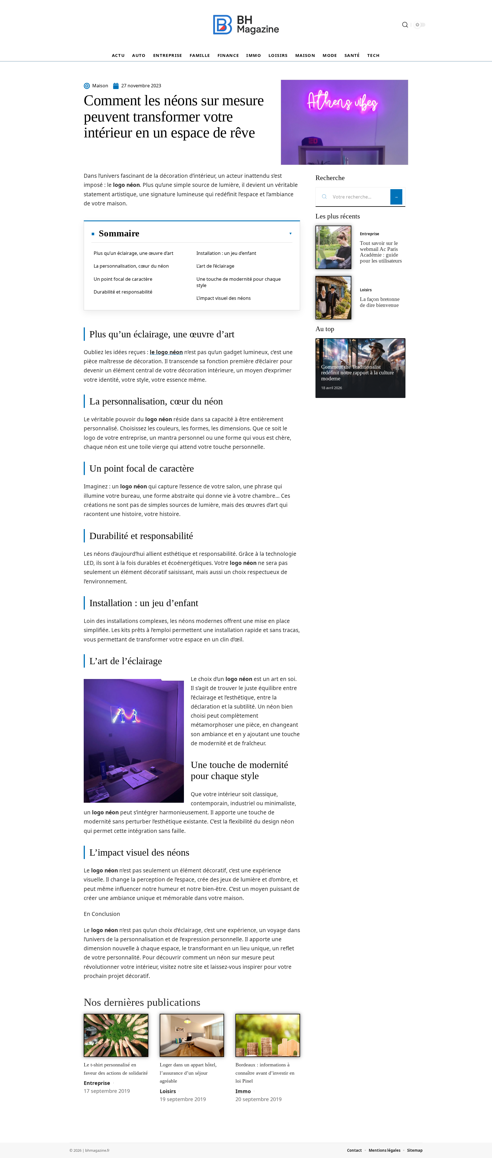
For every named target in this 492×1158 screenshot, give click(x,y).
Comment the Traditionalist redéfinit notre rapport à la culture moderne (357, 373)
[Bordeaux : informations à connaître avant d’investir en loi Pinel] (268, 1035)
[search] (405, 25)
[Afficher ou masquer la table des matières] (215, 233)
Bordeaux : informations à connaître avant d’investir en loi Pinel (264, 1073)
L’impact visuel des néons (223, 298)
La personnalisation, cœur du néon (131, 266)
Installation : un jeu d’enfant (226, 253)
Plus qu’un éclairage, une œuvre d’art (133, 253)
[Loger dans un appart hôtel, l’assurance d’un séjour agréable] (192, 1035)
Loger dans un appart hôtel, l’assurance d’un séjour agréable (188, 1073)
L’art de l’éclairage (215, 266)
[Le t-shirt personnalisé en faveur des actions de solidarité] (116, 1035)
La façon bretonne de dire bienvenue (379, 302)
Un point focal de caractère (123, 279)
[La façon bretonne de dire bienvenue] (333, 297)
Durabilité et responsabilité (123, 292)
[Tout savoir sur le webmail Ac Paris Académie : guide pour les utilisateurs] (333, 247)
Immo (243, 1091)
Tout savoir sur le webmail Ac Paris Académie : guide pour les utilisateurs (381, 252)
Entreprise (97, 1083)
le (166, 352)
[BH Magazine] (246, 25)
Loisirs (168, 1091)
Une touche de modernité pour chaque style (238, 282)
